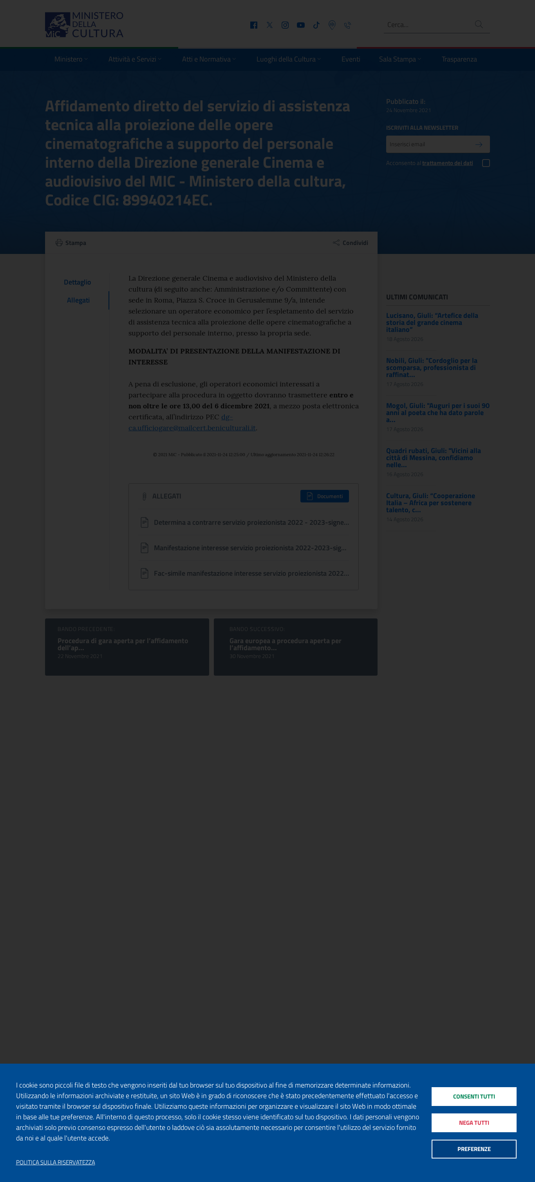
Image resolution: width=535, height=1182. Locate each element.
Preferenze (474, 1148)
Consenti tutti (474, 1096)
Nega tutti (474, 1122)
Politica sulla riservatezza (55, 1162)
